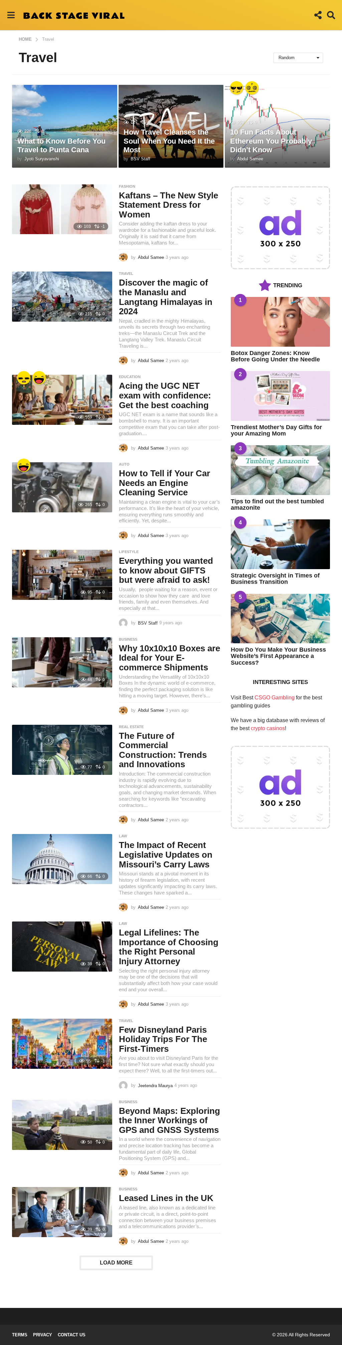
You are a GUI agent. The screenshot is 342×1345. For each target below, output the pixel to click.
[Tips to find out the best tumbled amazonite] (280, 470)
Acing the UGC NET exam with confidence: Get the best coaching (165, 395)
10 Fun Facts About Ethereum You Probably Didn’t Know (271, 141)
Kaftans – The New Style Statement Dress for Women (168, 204)
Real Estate (131, 727)
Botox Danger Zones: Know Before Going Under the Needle (275, 356)
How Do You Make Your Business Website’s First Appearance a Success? (278, 656)
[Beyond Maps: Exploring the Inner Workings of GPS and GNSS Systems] (62, 1125)
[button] (11, 15)
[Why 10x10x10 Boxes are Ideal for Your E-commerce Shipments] (62, 662)
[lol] (39, 377)
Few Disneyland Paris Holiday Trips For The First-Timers (163, 1039)
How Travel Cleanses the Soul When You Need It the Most (169, 141)
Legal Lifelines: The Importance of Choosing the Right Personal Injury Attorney (168, 947)
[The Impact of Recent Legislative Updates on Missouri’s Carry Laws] (62, 859)
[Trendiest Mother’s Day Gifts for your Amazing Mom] (280, 396)
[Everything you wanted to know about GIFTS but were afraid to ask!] (62, 575)
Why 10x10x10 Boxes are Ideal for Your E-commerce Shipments (169, 657)
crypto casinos (268, 728)
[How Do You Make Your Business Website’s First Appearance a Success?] (280, 619)
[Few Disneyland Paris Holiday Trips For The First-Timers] (62, 1044)
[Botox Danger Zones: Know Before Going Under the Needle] (280, 322)
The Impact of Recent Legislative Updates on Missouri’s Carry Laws (165, 854)
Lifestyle (129, 552)
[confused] (252, 88)
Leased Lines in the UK (166, 1198)
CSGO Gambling (274, 697)
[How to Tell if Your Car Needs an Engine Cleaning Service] (62, 487)
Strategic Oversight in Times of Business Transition (275, 578)
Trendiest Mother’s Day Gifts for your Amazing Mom (276, 430)
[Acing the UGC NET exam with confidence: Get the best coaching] (62, 400)
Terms (19, 1334)
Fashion (127, 186)
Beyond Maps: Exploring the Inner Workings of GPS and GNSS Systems (169, 1120)
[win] (236, 88)
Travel (126, 274)
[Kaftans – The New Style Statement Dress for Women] (62, 209)
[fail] (23, 377)
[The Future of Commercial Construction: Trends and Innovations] (62, 750)
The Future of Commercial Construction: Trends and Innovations (163, 750)
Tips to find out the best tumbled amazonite (277, 504)
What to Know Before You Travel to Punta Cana (61, 145)
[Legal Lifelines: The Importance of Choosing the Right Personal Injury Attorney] (62, 946)
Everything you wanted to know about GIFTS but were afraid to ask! (166, 570)
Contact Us (72, 1334)
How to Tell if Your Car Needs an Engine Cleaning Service (164, 482)
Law (123, 836)
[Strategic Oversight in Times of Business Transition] (280, 544)
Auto (124, 464)
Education (130, 377)
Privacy (42, 1334)
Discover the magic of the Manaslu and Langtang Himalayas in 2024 (165, 297)
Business (128, 639)
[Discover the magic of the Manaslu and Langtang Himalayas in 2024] (62, 297)
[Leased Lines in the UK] (62, 1212)
